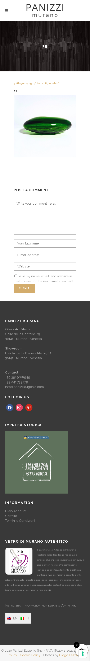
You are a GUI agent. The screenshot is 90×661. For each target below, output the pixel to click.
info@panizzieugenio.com (24, 387)
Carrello (11, 516)
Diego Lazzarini (70, 655)
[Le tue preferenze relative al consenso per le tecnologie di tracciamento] (83, 654)
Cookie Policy (30, 655)
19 (15, 91)
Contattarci (68, 605)
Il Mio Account (15, 511)
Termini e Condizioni (20, 521)
